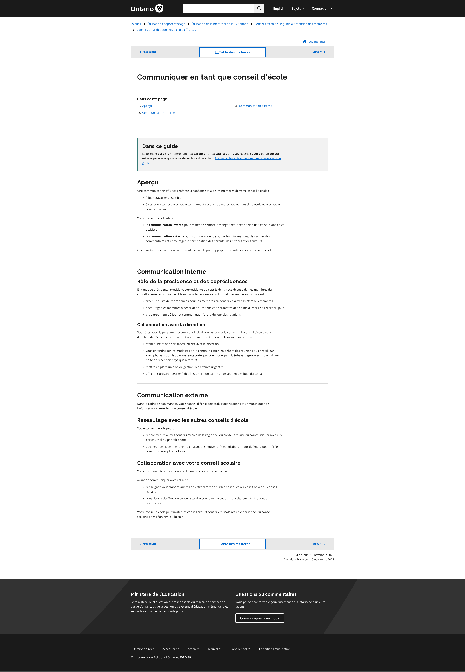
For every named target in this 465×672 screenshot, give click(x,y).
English (278, 8)
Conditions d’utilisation (275, 649)
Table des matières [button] (242, 53)
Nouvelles (215, 649)
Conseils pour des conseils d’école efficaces (166, 30)
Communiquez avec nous (259, 618)
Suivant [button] (317, 51)
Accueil (136, 24)
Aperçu (147, 106)
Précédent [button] (149, 51)
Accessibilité (170, 649)
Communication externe (255, 106)
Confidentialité (240, 649)
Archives (193, 649)
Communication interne (158, 113)
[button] (259, 8)
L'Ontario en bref (142, 649)
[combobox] (223, 8)
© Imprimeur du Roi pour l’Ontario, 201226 (161, 657)
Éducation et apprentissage (166, 24)
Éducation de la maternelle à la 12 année (219, 24)
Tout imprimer (316, 41)
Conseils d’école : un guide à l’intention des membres (290, 24)
